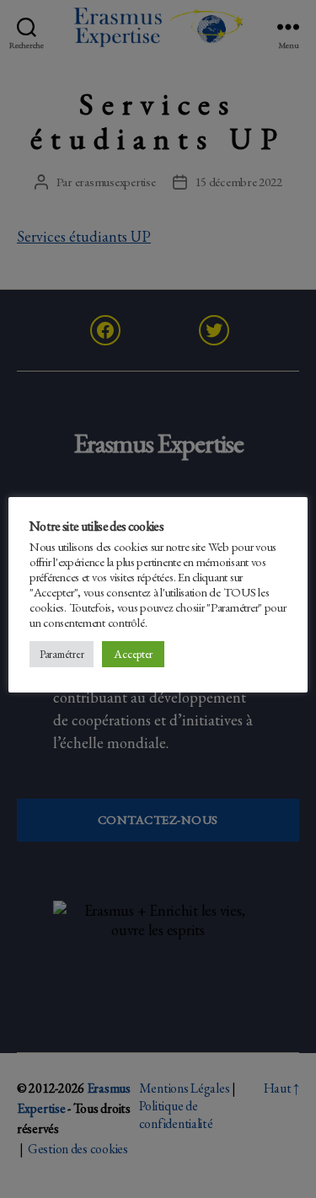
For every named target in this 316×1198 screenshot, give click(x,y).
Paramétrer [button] (61, 654)
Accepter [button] (133, 653)
